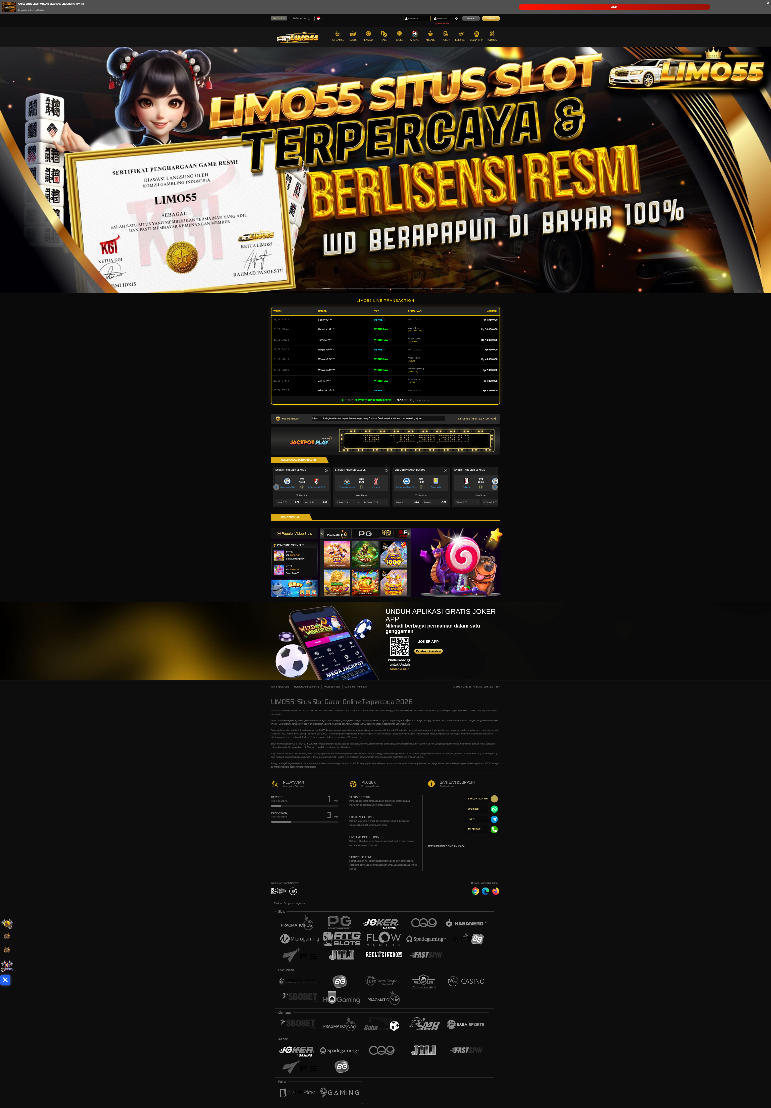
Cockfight (461, 40)
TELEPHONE (474, 829)
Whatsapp (473, 808)
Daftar (491, 18)
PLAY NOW (339, 554)
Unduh (614, 6)
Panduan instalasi (428, 651)
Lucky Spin (476, 40)
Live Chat (277, 18)
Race (384, 40)
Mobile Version (300, 18)
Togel (399, 40)
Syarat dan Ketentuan (356, 686)
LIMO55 (313, 710)
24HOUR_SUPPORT (478, 798)
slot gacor (304, 720)
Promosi (492, 40)
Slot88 (341, 757)
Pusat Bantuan (332, 686)
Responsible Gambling (306, 686)
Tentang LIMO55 (280, 686)
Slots (353, 40)
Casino (368, 40)
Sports (414, 40)
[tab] (337, 533)
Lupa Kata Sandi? (441, 23)
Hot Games (337, 40)
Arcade (430, 40)
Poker (446, 40)
